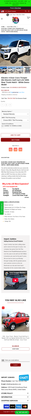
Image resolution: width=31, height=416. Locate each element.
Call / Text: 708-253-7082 (17, 14)
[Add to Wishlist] (3, 307)
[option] (12, 70)
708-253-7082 (11, 98)
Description (5, 157)
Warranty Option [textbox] (7, 111)
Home (3, 26)
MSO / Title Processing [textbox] (8, 117)
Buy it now (15, 140)
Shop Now (15, 349)
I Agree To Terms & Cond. (13, 125)
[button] (22, 412)
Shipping (3, 94)
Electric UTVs (11, 26)
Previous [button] (2, 325)
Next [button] (27, 325)
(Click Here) (18, 8)
